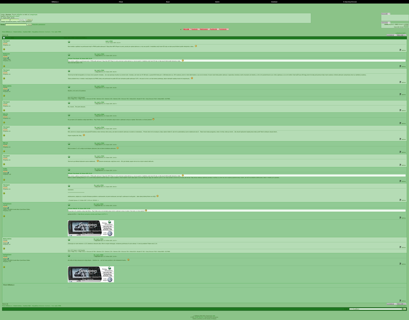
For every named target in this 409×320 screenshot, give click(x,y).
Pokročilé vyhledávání (38, 24)
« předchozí (398, 33)
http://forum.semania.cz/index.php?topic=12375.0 (92, 214)
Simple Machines (199, 317)
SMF (214, 315)
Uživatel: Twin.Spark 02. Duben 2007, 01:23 (80, 58)
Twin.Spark (6, 41)
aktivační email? (14, 16)
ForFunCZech (7, 204)
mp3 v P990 (58, 31)
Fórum (121, 2)
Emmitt (406, 27)
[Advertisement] (204, 8)
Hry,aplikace (35, 31)
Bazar (168, 2)
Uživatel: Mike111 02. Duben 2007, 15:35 (79, 208)
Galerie (217, 2)
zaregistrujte (33, 14)
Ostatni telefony (17, 31)
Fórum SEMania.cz (7, 31)
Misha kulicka (7, 86)
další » (404, 33)
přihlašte (19, 14)
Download (274, 2)
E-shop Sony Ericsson (350, 2)
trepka (5, 168)
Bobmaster (6, 54)
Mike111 (5, 114)
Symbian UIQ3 (27, 31)
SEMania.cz (55, 2)
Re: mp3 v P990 (99, 54)
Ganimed (47, 31)
